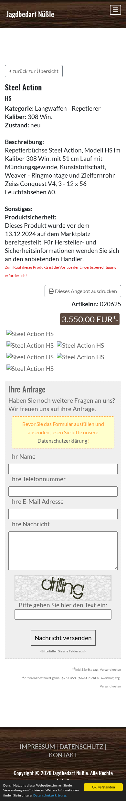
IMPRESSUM (37, 746)
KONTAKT (63, 755)
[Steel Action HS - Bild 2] (80, 344)
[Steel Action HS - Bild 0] (29, 333)
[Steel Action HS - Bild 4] (80, 356)
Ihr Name (23, 456)
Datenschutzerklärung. (50, 795)
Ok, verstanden (103, 787)
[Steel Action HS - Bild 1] (30, 344)
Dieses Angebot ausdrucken (85, 291)
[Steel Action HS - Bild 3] (30, 356)
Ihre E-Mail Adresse (37, 501)
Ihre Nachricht (30, 524)
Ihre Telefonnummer (38, 479)
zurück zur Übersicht (35, 71)
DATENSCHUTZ (81, 746)
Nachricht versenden (63, 637)
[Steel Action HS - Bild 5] (30, 368)
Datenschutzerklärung (62, 440)
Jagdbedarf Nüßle (30, 14)
